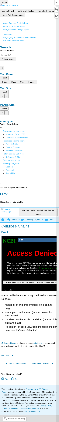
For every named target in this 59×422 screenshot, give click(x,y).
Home (14, 220)
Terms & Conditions (10, 409)
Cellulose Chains (8, 343)
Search (5, 419)
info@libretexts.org (31, 411)
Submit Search (8, 59)
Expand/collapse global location (56, 219)
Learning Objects (33, 220)
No (16, 379)
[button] (9, 170)
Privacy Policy (46, 406)
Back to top (6, 355)
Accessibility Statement (29, 409)
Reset (4, 78)
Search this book (7, 50)
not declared (39, 343)
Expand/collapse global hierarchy (4, 219)
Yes (6, 379)
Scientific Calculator (14, 150)
